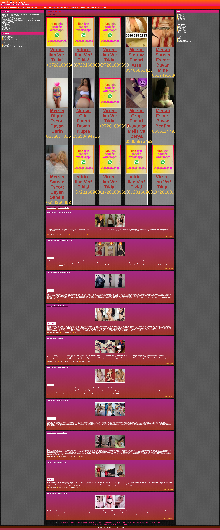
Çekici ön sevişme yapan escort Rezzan (60, 240)
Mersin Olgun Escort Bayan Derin (57, 121)
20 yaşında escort (65, 394)
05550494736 (86, 136)
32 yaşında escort (62, 300)
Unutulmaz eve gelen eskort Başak (58, 272)
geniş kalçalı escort (52, 300)
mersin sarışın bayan (52, 361)
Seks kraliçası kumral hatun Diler (58, 367)
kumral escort (51, 516)
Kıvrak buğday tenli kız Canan (57, 493)
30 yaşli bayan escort (73, 456)
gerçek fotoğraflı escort (63, 487)
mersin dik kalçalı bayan (66, 332)
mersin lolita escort (74, 516)
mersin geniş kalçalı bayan (62, 516)
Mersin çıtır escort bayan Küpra (83, 121)
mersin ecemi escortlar (63, 427)
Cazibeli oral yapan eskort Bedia (58, 400)
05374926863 (165, 75)
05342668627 (59, 202)
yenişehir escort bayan (85, 361)
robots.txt (117, 527)
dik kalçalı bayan (52, 456)
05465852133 (139, 70)
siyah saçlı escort (52, 234)
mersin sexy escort (52, 427)
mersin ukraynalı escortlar (53, 332)
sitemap (122, 527)
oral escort (50, 257)
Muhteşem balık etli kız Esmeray (57, 306)
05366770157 (59, 136)
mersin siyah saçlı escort (53, 394)
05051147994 (165, 131)
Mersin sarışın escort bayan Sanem (57, 187)
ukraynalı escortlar (52, 487)
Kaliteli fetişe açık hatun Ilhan (57, 462)
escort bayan (71, 266)
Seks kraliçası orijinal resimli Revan (59, 212)
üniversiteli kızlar (92, 234)
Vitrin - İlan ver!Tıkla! (57, 54)
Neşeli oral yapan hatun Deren (57, 433)
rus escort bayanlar (62, 456)
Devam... (156, 232)
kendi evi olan (51, 323)
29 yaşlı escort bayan (63, 361)
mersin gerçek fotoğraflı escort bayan (78, 234)
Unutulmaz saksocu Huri (55, 338)
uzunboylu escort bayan (63, 234)
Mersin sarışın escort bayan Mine (163, 60)
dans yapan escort (52, 266)
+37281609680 (61, 64)
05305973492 (139, 141)
